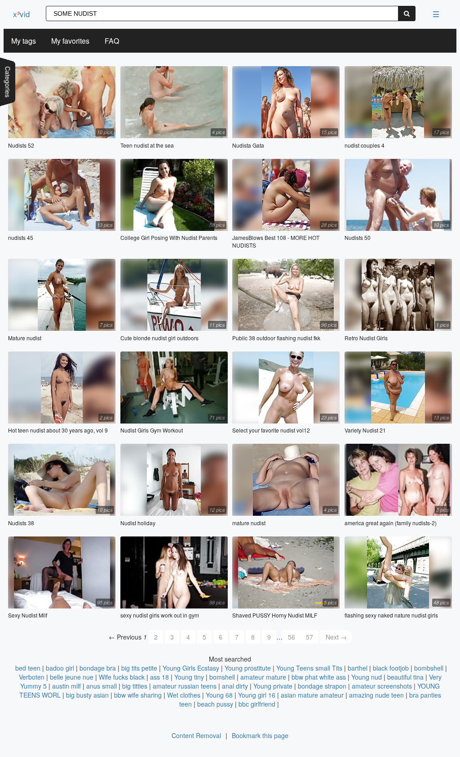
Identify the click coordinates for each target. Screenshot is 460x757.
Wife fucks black (122, 676)
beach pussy (215, 703)
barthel (357, 667)
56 (291, 636)
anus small (101, 685)
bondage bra (98, 667)
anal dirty (235, 685)
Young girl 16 (256, 694)
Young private (272, 685)
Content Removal (196, 735)
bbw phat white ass (319, 676)
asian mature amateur (312, 694)
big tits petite (139, 667)
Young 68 (219, 694)
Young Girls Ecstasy (191, 667)
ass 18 (159, 676)
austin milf (66, 685)
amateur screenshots (382, 685)
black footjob (391, 667)
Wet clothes (183, 694)
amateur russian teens (185, 685)
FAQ (112, 41)
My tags (23, 41)
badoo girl (60, 667)
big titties (134, 685)
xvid (21, 13)
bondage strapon (322, 685)
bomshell (222, 676)
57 (309, 636)
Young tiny (189, 676)
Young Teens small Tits (309, 667)
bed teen (27, 667)
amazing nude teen (376, 694)
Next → (336, 636)
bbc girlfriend (257, 703)
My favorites (70, 41)
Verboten (31, 676)
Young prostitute (248, 667)
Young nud (366, 676)
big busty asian (87, 694)
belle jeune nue (71, 676)
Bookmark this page (260, 735)
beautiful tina (405, 676)
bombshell (428, 667)
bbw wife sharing (138, 694)
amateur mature (263, 676)
